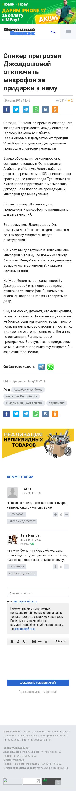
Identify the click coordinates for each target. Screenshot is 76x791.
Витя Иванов (29, 535)
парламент (57, 403)
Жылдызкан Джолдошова (24, 403)
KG (52, 32)
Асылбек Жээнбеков (28, 389)
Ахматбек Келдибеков (21, 396)
